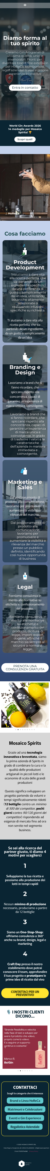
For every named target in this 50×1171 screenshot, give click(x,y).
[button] (25, 5)
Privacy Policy (33, 1151)
